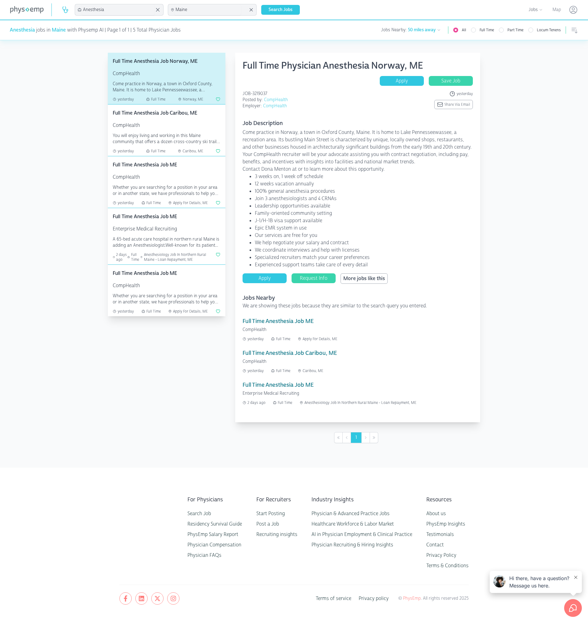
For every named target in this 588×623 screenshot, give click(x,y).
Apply (402, 81)
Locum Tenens (549, 30)
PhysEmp (412, 598)
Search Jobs (280, 10)
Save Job (450, 81)
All (464, 30)
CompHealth (276, 100)
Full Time (487, 30)
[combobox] (118, 9)
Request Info (313, 278)
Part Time (515, 30)
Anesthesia (22, 30)
